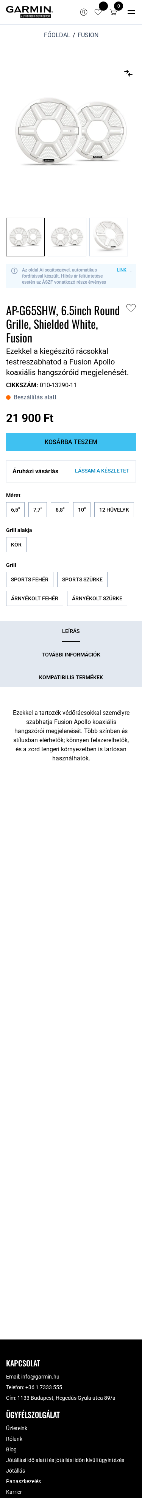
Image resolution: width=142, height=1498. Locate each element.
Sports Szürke (82, 579)
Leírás (71, 631)
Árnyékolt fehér (34, 598)
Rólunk (14, 1439)
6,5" (15, 510)
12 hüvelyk (114, 510)
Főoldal (57, 35)
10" (82, 510)
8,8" (60, 510)
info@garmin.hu (40, 1377)
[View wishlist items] (98, 12)
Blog (11, 1449)
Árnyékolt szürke (97, 598)
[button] (113, 12)
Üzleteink (16, 1428)
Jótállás (15, 1471)
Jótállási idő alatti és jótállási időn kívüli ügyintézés (65, 1460)
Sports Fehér (29, 579)
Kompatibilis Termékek (71, 677)
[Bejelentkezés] (83, 12)
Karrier (14, 1492)
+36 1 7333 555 (43, 1387)
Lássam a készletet (102, 471)
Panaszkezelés (23, 1481)
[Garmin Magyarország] (29, 12)
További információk (71, 655)
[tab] (71, 631)
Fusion (88, 35)
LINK (121, 270)
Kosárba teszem (71, 442)
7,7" (37, 510)
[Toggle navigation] (131, 12)
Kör (16, 545)
